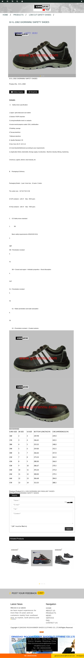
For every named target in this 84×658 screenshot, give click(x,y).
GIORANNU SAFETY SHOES (29, 493)
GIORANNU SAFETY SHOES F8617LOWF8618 (63, 580)
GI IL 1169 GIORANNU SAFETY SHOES (42, 578)
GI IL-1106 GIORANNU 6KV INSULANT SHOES (37, 491)
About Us (50, 610)
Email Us (34, 92)
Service (50, 618)
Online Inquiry (18, 92)
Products (18, 15)
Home (5, 15)
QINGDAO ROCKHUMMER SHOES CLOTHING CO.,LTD (39, 627)
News (48, 615)
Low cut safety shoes (40, 15)
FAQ (48, 620)
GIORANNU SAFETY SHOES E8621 (19, 578)
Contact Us (52, 623)
